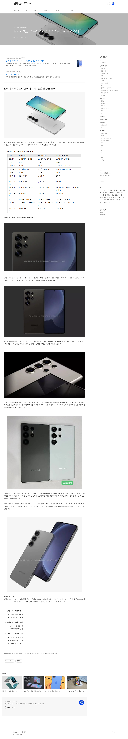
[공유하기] (10, 661)
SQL (102, 150)
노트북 (120, 195)
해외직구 (118, 190)
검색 (108, 3)
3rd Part (103, 155)
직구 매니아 (104, 95)
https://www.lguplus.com (13, 58)
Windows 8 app (105, 140)
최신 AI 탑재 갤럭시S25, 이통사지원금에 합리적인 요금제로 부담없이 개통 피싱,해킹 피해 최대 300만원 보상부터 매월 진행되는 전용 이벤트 (38, 64)
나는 (101, 60)
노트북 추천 (106, 200)
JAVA (102, 143)
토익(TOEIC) (104, 125)
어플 (118, 192)
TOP (113, 732)
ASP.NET (103, 135)
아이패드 (112, 200)
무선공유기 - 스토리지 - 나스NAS (109, 90)
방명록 (71, 10)
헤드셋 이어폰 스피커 (106, 88)
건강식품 (103, 106)
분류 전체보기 (103, 57)
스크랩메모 (103, 63)
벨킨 (116, 195)
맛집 (102, 111)
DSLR (106, 192)
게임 (113, 190)
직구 (123, 197)
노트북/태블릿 (104, 73)
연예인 (102, 101)
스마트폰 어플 (46, 10)
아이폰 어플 (108, 190)
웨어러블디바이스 (105, 93)
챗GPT (119, 197)
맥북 (102, 76)
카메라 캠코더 (104, 83)
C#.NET (102, 145)
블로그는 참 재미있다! (105, 176)
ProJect (103, 127)
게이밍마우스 (106, 202)
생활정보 (102, 116)
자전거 (102, 113)
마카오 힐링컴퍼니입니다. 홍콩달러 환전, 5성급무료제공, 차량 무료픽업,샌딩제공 (33, 77)
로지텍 (101, 197)
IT (115, 192)
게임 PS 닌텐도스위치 (106, 78)
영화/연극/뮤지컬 (105, 108)
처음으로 (16, 10)
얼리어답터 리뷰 (104, 66)
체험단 (110, 197)
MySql (102, 160)
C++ (102, 157)
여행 (117, 200)
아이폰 (104, 195)
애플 (101, 202)
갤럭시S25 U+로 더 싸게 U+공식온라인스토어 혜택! (25, 61)
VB (101, 148)
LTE (100, 195)
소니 (101, 200)
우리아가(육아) (104, 119)
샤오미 (115, 197)
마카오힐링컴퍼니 (12, 74)
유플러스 (121, 200)
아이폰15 (111, 192)
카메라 (123, 190)
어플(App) (103, 71)
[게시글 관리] (13, 661)
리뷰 (34, 10)
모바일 (112, 195)
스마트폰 (103, 68)
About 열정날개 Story (105, 173)
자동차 (102, 85)
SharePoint (104, 133)
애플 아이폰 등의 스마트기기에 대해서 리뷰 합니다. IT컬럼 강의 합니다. (24, 704)
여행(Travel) (104, 103)
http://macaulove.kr (12, 71)
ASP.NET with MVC (106, 138)
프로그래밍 (59, 10)
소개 (26, 10)
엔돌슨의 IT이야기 (23, 3)
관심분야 (102, 122)
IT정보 (102, 81)
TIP (101, 152)
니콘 (122, 192)
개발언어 (102, 130)
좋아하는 (102, 98)
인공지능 (102, 190)
